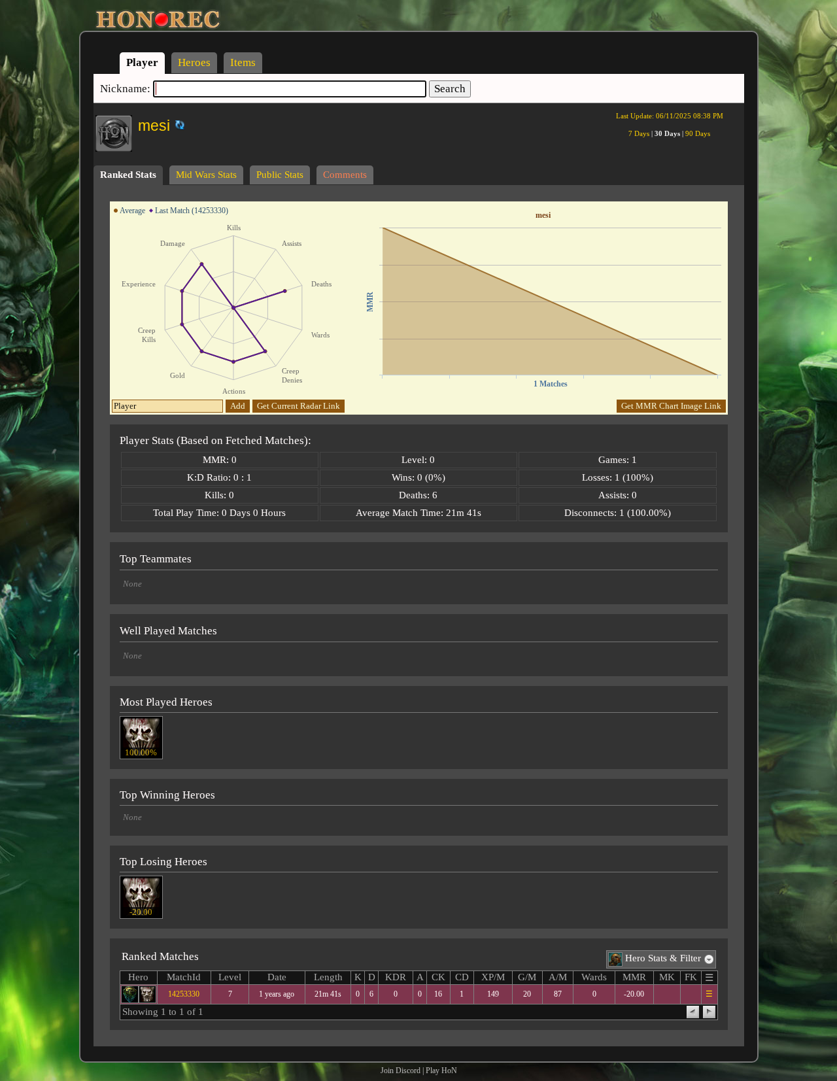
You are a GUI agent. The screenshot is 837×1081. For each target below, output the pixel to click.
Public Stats (279, 174)
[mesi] (170, 122)
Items (243, 62)
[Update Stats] (178, 125)
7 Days (638, 133)
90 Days (697, 133)
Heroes (194, 62)
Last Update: (669, 116)
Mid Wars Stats (206, 174)
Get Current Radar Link (298, 406)
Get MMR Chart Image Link (671, 406)
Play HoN (441, 1070)
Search (450, 88)
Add (237, 406)
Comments (345, 174)
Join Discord (400, 1070)
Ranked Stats (128, 174)
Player (142, 62)
